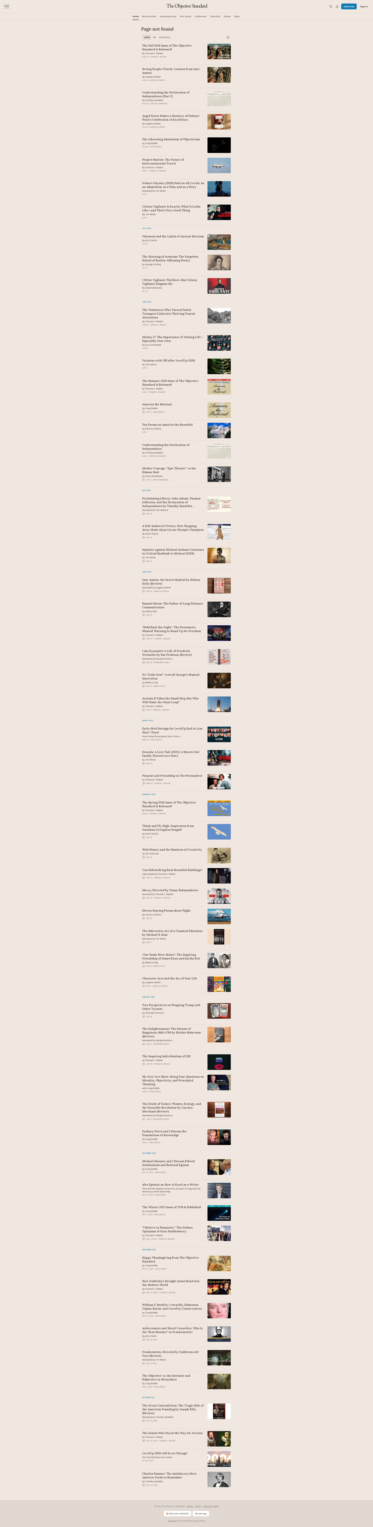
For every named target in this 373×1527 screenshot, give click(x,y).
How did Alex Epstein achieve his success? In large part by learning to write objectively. (171, 1190)
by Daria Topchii (150, 533)
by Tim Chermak (150, 853)
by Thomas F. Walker (152, 388)
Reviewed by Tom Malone (155, 509)
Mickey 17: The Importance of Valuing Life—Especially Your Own (172, 339)
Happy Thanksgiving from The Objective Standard (170, 1259)
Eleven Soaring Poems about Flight (166, 910)
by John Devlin (149, 1335)
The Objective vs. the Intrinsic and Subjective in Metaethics (166, 1377)
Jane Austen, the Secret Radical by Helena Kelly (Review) (171, 581)
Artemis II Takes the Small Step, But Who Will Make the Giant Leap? (170, 700)
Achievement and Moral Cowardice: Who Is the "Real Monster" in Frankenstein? (172, 1330)
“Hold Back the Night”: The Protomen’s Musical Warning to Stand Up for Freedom (171, 629)
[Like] (144, 901)
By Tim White (149, 214)
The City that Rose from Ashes (157, 1457)
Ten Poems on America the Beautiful (167, 424)
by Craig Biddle (150, 143)
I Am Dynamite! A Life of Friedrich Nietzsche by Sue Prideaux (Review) (167, 652)
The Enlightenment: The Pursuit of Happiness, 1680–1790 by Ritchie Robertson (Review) (171, 1032)
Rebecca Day (159, 686)
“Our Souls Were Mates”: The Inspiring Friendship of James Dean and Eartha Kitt (171, 956)
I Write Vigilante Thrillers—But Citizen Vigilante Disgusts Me (169, 282)
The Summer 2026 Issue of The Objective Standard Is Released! (170, 382)
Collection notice (211, 1506)
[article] (186, 52)
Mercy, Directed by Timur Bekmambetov (170, 890)
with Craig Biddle (150, 1088)
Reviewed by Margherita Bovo (157, 658)
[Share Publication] (337, 6)
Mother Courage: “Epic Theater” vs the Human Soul (169, 470)
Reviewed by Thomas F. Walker (157, 894)
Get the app (201, 1513)
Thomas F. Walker (158, 57)
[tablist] (157, 37)
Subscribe (349, 6)
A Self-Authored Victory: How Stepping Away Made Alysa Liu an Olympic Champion (173, 527)
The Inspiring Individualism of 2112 (166, 1056)
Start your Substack (179, 1513)
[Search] (331, 6)
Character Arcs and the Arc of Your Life (169, 978)
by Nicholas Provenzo (153, 1012)
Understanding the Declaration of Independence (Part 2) (165, 94)
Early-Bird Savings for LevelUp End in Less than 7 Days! (172, 730)
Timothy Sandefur (158, 104)
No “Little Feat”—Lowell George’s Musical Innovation (170, 676)
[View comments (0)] (165, 60)
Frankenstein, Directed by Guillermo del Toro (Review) (170, 1353)
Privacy (189, 1506)
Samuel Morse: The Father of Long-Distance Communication (172, 605)
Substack (172, 1520)
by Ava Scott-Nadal (151, 344)
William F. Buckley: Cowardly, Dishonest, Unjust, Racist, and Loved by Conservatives (172, 1306)
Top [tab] (154, 37)
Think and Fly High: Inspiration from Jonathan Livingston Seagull (168, 827)
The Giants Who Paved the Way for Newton (172, 1433)
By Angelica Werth (151, 76)
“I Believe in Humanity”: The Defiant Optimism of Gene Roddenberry (167, 1229)
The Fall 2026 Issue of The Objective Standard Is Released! (167, 47)
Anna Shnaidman (160, 480)
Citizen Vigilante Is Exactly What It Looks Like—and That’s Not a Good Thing (171, 208)
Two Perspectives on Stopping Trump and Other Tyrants (171, 1007)
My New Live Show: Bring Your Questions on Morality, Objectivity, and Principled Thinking (173, 1080)
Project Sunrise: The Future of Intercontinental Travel (163, 161)
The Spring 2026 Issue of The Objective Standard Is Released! (169, 804)
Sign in (364, 6)
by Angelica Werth (151, 982)
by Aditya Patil (149, 611)
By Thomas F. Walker (152, 53)
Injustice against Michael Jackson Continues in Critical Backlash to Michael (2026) (173, 551)
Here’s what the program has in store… (161, 736)
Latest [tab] (147, 37)
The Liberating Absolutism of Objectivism (171, 139)
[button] (135, 16)
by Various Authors (151, 428)
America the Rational (157, 404)
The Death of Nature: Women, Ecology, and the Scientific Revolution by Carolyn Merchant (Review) (171, 1107)
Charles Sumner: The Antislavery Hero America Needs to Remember (169, 1475)
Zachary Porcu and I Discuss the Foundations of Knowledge (164, 1133)
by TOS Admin (149, 364)
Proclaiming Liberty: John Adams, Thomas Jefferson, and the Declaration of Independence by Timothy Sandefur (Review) (171, 502)
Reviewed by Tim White (154, 190)
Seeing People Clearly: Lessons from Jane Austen (171, 71)
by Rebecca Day (150, 682)
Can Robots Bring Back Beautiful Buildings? (172, 870)
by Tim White (148, 557)
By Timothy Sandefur (152, 100)
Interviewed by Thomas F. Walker (159, 873)
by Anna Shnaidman (152, 476)
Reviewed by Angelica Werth (156, 587)
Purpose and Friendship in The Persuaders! (172, 775)
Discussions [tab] (164, 37)
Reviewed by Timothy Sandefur (157, 1417)
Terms (198, 1506)
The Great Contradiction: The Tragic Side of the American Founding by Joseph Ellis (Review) (173, 1409)
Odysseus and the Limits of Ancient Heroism (173, 236)
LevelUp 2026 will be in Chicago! (164, 1453)
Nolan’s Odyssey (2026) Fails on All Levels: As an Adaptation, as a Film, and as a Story (173, 185)
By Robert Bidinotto (152, 287)
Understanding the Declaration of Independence (165, 446)
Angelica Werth (157, 80)
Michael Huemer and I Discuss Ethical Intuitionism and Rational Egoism (168, 1163)
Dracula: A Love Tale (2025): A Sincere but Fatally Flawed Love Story (170, 753)
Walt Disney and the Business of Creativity (172, 849)
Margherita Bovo (162, 662)
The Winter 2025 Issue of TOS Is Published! (171, 1207)
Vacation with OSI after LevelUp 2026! (168, 360)
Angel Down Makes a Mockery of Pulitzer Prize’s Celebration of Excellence (171, 117)
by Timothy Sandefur (152, 452)
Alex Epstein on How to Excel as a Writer (170, 1184)
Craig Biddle (156, 147)
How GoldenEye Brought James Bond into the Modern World (170, 1283)
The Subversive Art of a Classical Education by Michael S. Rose (172, 932)
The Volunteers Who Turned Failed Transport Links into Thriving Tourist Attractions (168, 313)
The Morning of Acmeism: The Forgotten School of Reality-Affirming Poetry (170, 258)
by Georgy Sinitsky (151, 264)
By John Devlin (149, 240)
